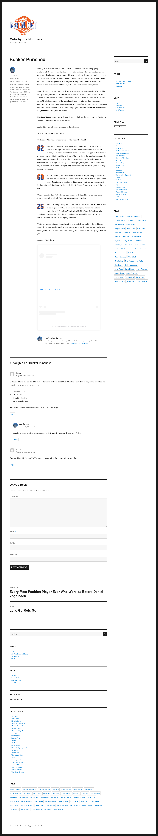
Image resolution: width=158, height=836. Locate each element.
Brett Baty (55, 789)
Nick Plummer (14, 94)
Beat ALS (14, 716)
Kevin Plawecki (66, 797)
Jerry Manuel (24, 797)
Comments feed (16, 680)
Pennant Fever (15, 738)
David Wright (89, 789)
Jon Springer (14, 75)
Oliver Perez (39, 805)
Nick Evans (14, 805)
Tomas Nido (25, 809)
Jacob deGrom (66, 793)
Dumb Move (15, 718)
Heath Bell (46, 793)
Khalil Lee (26, 89)
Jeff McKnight (15, 656)
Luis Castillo (14, 801)
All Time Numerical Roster (19, 654)
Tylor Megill (22, 101)
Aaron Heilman (15, 789)
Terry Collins (14, 809)
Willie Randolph (59, 809)
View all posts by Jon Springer (78, 343)
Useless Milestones (17, 765)
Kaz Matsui (55, 797)
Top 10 (13, 757)
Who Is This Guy (21, 81)
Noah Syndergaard (26, 805)
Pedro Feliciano (62, 805)
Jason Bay (84, 793)
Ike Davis (56, 793)
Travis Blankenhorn (20, 97)
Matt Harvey (39, 801)
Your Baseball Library (18, 772)
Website (13, 554)
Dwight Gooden (15, 793)
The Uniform (15, 752)
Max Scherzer (14, 92)
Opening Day (15, 735)
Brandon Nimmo (44, 789)
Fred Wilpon (27, 793)
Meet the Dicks (16, 721)
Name (13, 531)
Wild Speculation (16, 769)
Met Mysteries (15, 728)
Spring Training (16, 745)
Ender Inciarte (19, 87)
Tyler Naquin (14, 101)
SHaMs (12, 81)
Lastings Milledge (79, 797)
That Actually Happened (19, 748)
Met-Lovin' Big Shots (18, 731)
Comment (15, 496)
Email (13, 543)
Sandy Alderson (87, 805)
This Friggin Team (17, 755)
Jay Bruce (13, 797)
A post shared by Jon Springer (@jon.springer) (69, 326)
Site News (14, 743)
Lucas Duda (91, 797)
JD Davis (19, 89)
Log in (13, 675)
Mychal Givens (25, 92)
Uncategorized (16, 760)
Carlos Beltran (66, 789)
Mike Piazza (85, 801)
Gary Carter (37, 793)
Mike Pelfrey (74, 801)
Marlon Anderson (26, 801)
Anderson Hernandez (30, 789)
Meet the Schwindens (18, 723)
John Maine (34, 797)
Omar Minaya (50, 805)
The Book (14, 659)
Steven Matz (99, 805)
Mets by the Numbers (26, 39)
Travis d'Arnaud (36, 809)
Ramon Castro (74, 805)
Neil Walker (95, 801)
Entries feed (15, 678)
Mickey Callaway (50, 801)
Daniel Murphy (77, 789)
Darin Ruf (13, 84)
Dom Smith (20, 84)
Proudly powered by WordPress (34, 826)
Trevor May (25, 99)
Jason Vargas (95, 793)
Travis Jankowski (15, 99)
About (13, 651)
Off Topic (14, 733)
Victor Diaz (47, 809)
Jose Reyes (45, 797)
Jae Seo (76, 793)
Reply (12, 414)
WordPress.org (15, 683)
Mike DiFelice (63, 801)
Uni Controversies (17, 762)
